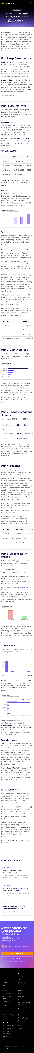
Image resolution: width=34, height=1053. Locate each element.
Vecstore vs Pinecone (9, 1028)
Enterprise (6, 1018)
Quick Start (21, 977)
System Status (7, 1049)
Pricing (20, 993)
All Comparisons (7, 1036)
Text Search (6, 977)
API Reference (22, 980)
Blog (19, 999)
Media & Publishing (8, 1015)
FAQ (19, 1015)
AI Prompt (21, 986)
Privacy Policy (22, 1018)
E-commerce (6, 1009)
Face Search (6, 993)
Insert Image (22, 983)
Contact (20, 1012)
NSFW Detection (7, 983)
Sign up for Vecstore (17, 953)
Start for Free (17, 958)
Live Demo (21, 996)
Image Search (7, 980)
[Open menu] (31, 3)
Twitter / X (21, 1028)
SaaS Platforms (7, 1012)
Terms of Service (23, 1021)
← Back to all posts (6, 849)
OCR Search (6, 1001)
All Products (6, 986)
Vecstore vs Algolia (8, 1025)
